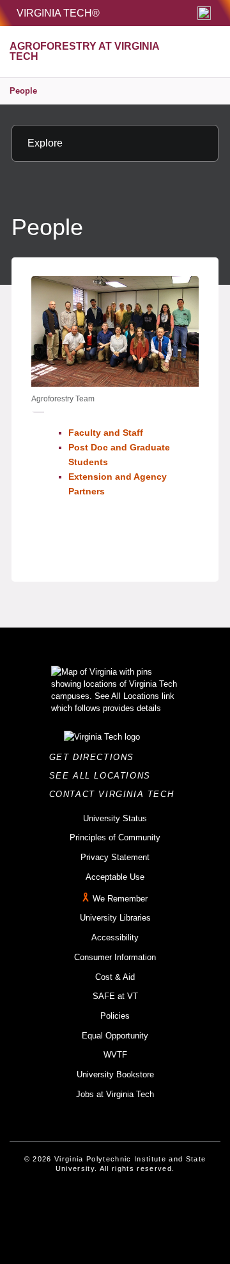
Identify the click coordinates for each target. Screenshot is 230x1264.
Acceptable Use (115, 877)
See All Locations (103, 775)
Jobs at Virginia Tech (115, 1094)
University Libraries (115, 918)
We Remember (120, 898)
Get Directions (95, 757)
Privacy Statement (115, 857)
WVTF (115, 1054)
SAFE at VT (115, 996)
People (23, 91)
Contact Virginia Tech (115, 794)
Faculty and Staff (105, 432)
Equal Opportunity (115, 1035)
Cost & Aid (115, 977)
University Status (115, 818)
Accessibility (115, 937)
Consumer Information (115, 957)
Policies (115, 1016)
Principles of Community (115, 837)
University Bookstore (115, 1074)
